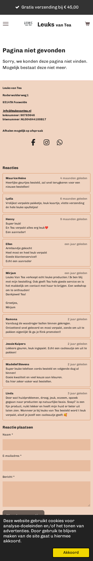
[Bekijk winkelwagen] (87, 24)
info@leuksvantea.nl (17, 111)
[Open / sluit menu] (5, 24)
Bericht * (8, 477)
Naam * (8, 434)
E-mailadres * (12, 456)
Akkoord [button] (71, 552)
